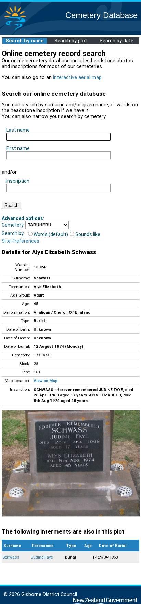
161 (37, 372)
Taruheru (43, 355)
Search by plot (70, 41)
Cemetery (13, 225)
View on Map (45, 380)
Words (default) (51, 234)
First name (18, 148)
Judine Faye (42, 557)
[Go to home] (15, 31)
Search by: (13, 233)
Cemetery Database (101, 15)
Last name (18, 130)
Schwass (11, 557)
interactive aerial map (77, 77)
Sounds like (87, 234)
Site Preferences (20, 241)
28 (36, 363)
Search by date (116, 41)
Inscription (17, 181)
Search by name (24, 41)
